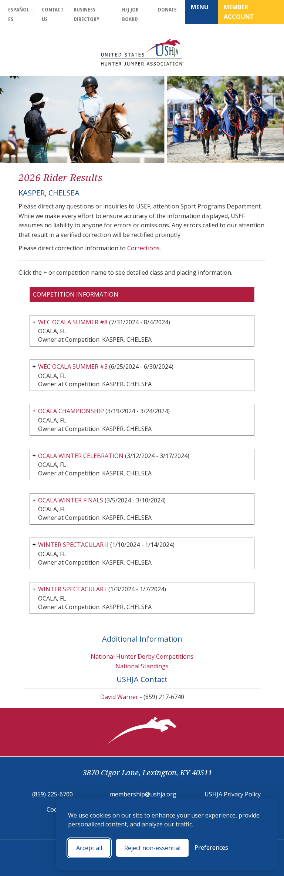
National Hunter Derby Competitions (142, 656)
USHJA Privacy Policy (232, 794)
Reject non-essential (152, 848)
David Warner (119, 697)
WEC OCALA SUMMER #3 (73, 366)
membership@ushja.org (143, 794)
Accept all (89, 848)
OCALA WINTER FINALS (70, 500)
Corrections (143, 248)
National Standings (142, 666)
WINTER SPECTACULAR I (72, 589)
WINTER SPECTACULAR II (73, 545)
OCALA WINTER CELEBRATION (81, 456)
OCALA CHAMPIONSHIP (71, 411)
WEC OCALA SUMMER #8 (73, 322)
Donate (167, 9)
